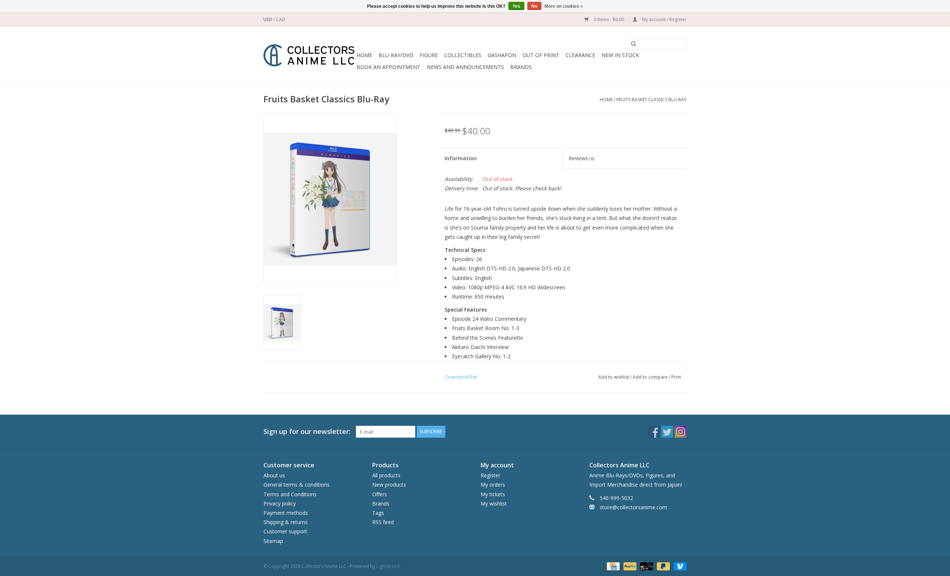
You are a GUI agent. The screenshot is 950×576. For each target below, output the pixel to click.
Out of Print (540, 55)
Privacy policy (279, 503)
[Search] (631, 44)
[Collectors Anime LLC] (308, 55)
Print (676, 377)
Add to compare (651, 377)
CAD (280, 19)
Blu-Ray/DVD (396, 55)
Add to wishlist (613, 377)
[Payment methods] (612, 566)
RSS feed (383, 522)
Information (461, 158)
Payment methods (285, 512)
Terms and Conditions (290, 494)
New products (389, 484)
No (534, 6)
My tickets (493, 494)
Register (490, 475)
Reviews (581, 158)
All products (386, 475)
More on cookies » (563, 6)
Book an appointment (388, 66)
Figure (429, 55)
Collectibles (462, 55)
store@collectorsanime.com (633, 507)
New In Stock (620, 55)
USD (268, 19)
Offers (379, 494)
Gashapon (502, 55)
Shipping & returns (285, 522)
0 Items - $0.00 (609, 19)
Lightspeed (388, 566)
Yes (516, 6)
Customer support (285, 531)
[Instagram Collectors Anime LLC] (681, 432)
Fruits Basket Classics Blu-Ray (651, 99)
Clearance (580, 55)
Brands (521, 66)
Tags (378, 512)
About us (274, 475)
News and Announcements (465, 66)
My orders (493, 484)
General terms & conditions (296, 484)
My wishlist (494, 503)
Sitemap (273, 540)
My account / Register (664, 19)
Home (364, 55)
